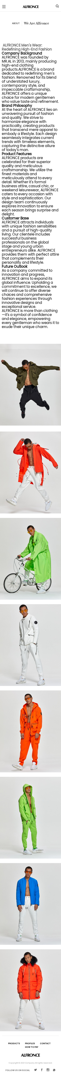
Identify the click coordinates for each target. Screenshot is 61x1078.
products (14, 1043)
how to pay (31, 1047)
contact (45, 1043)
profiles (30, 1043)
